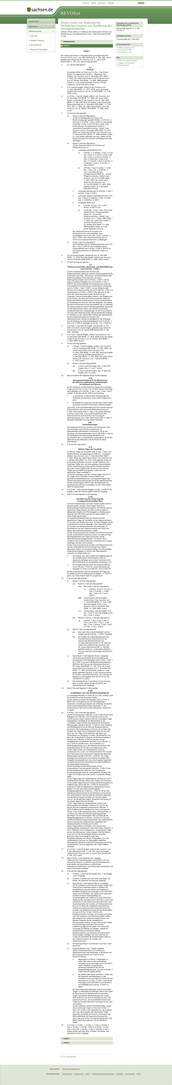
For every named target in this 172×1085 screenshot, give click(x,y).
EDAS (139, 1074)
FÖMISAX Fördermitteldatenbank (103, 1074)
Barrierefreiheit (123, 65)
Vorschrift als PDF (125, 50)
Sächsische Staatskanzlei (71, 1069)
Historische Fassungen (38, 49)
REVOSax (71, 13)
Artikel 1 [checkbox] (66, 46)
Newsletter (119, 1074)
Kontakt (93, 3)
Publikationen (79, 1074)
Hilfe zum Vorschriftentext (127, 61)
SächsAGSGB (66, 57)
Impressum (102, 3)
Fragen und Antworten (126, 63)
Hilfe (130, 52)
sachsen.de (34, 21)
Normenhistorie (35, 45)
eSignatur (110, 3)
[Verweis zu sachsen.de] (41, 10)
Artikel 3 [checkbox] (66, 1043)
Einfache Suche (35, 31)
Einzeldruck (122, 52)
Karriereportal (130, 1074)
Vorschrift (33, 36)
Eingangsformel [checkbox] (69, 41)
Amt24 (87, 1074)
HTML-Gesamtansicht (126, 48)
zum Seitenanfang (69, 1057)
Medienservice (67, 1074)
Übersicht (85, 3)
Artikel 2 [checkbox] (66, 1038)
